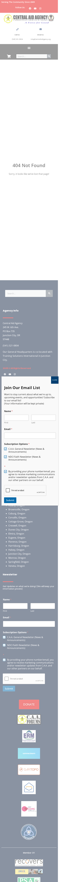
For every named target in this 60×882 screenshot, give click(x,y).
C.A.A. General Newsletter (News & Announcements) (26, 450)
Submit (10, 500)
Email (8, 429)
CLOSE (54, 380)
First (6, 422)
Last (33, 422)
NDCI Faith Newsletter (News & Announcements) (24, 458)
